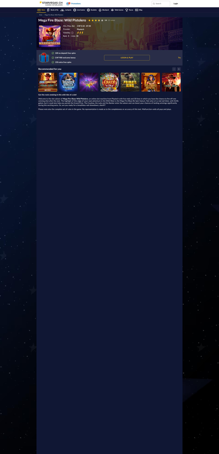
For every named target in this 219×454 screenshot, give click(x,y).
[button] (127, 57)
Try (179, 58)
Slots (40, 15)
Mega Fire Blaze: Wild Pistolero (54, 15)
